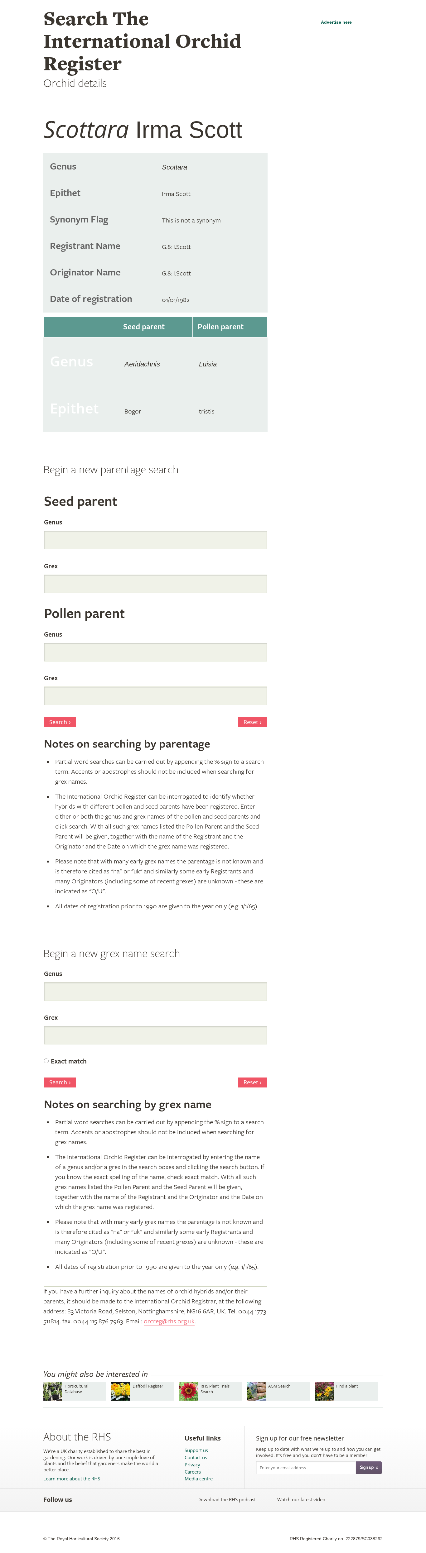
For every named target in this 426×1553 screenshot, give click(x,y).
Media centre (199, 1479)
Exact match (69, 1062)
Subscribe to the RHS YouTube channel (109, 1499)
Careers (193, 1472)
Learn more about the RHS (71, 1479)
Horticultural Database (76, 1388)
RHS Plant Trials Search (215, 1388)
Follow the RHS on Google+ (137, 1499)
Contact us (196, 1457)
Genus (53, 522)
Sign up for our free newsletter (300, 1438)
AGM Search (279, 1386)
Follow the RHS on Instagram (151, 1499)
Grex (51, 566)
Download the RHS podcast (226, 1499)
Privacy (192, 1465)
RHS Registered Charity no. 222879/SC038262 (336, 1538)
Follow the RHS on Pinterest (123, 1499)
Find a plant (347, 1386)
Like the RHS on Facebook (82, 1499)
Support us (196, 1450)
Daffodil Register (148, 1386)
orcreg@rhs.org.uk (169, 1321)
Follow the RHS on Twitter (96, 1499)
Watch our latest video (301, 1499)
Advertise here (336, 22)
